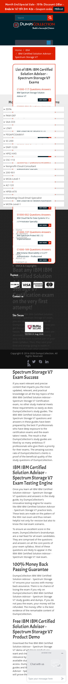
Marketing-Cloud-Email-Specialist (23, 197)
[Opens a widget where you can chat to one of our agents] (46, 666)
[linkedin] (46, 361)
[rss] (29, 364)
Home (18, 50)
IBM (27, 50)
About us (20, 258)
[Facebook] (28, 361)
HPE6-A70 (11, 191)
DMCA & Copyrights (26, 265)
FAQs (18, 254)
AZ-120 (9, 185)
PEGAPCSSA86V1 (14, 134)
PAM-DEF (10, 115)
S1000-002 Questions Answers (34, 214)
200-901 (10, 172)
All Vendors (22, 233)
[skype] (40, 361)
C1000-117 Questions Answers (34, 89)
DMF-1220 (11, 147)
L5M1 (8, 128)
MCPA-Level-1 (13, 204)
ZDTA (8, 109)
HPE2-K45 (11, 153)
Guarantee (21, 237)
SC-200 (9, 140)
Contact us (21, 262)
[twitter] (34, 361)
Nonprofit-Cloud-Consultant (20, 166)
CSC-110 (10, 159)
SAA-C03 (10, 121)
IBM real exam (25, 517)
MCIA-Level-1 (12, 178)
